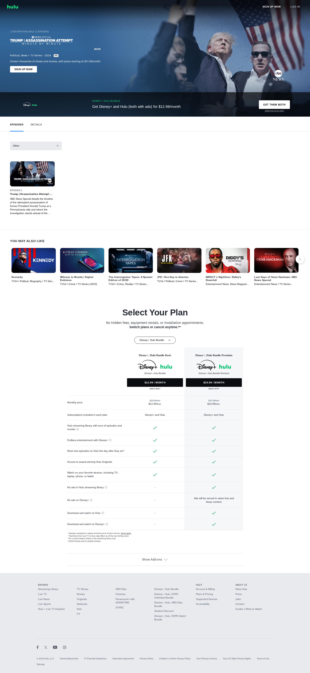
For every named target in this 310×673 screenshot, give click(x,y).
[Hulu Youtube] (58, 647)
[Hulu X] (48, 647)
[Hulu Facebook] (40, 647)
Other (16, 145)
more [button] (97, 49)
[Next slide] (300, 259)
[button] (17, 123)
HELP (199, 585)
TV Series (36, 55)
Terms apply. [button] (126, 533)
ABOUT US (241, 585)
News (24, 55)
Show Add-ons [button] (152, 559)
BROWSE (43, 585)
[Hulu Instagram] (64, 647)
